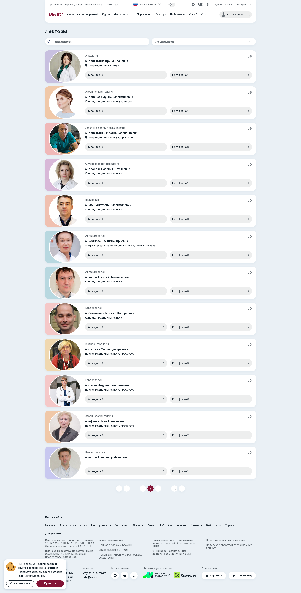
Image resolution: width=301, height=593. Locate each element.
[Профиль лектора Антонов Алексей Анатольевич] (150, 283)
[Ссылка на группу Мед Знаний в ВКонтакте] (200, 4)
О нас (204, 14)
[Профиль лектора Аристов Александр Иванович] (150, 463)
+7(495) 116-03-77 (223, 4)
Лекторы (160, 14)
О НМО (193, 14)
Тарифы (230, 525)
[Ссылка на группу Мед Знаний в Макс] (193, 4)
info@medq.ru (244, 4)
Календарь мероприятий (82, 14)
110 (174, 488)
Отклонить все (20, 583)
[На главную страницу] (56, 14)
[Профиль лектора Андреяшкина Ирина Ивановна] (150, 66)
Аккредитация (177, 525)
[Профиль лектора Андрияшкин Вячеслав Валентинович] (150, 139)
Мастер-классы (123, 14)
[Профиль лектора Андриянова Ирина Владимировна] (150, 102)
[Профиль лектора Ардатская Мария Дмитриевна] (150, 355)
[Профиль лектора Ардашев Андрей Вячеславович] (150, 391)
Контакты (196, 525)
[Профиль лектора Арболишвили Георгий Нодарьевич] (150, 319)
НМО (161, 525)
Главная (50, 525)
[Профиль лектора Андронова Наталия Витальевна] (150, 175)
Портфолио (144, 14)
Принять (50, 583)
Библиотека (177, 14)
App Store (216, 575)
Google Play (244, 575)
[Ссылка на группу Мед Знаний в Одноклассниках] (208, 4)
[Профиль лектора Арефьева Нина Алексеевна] (150, 427)
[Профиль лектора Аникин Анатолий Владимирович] (150, 211)
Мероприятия (67, 525)
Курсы (106, 14)
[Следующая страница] (182, 488)
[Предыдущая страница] (119, 488)
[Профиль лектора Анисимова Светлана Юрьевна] (150, 247)
